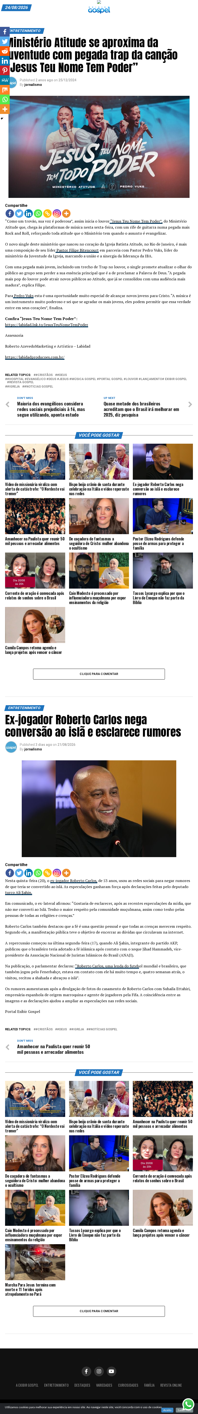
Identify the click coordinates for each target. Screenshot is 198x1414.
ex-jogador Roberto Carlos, (73, 880)
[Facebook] (10, 213)
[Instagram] (57, 213)
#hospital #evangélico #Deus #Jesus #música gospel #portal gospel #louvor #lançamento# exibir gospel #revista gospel (97, 381)
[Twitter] (19, 213)
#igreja (13, 386)
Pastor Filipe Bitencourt (77, 250)
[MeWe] (5, 80)
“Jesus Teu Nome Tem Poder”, (136, 221)
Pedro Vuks (23, 295)
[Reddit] (5, 51)
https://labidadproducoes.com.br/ (34, 357)
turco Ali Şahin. (18, 892)
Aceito (167, 1410)
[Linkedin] (28, 213)
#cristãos (44, 375)
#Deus (62, 375)
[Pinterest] (5, 70)
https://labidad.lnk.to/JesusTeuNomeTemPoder (46, 324)
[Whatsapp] (38, 213)
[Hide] (2, 118)
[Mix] (5, 90)
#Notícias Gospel (38, 386)
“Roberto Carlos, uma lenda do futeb (107, 966)
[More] (66, 213)
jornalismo (33, 85)
